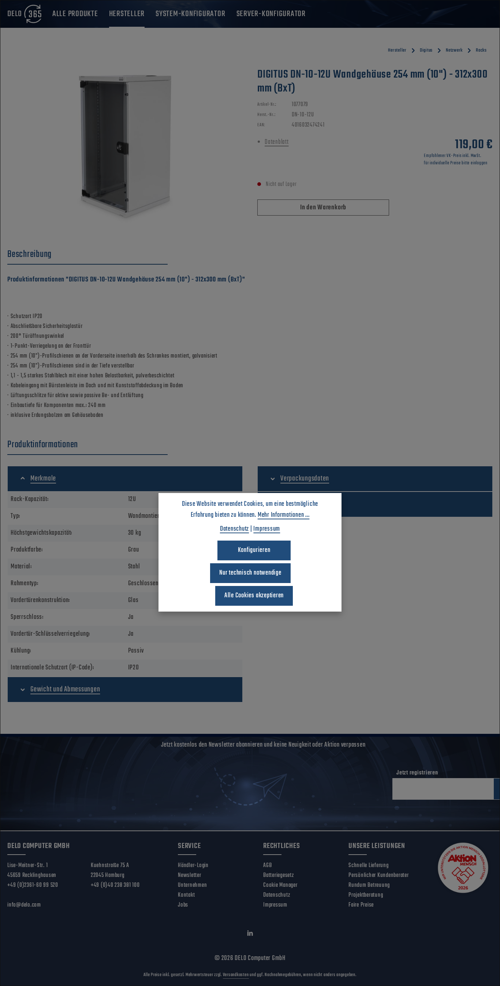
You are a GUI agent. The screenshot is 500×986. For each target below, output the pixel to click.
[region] (125, 146)
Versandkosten (236, 975)
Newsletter (189, 875)
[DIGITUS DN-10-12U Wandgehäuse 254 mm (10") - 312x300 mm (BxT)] (124, 146)
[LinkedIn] (250, 935)
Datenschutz (276, 895)
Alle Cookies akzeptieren (254, 595)
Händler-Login (193, 865)
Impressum (275, 905)
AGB (267, 865)
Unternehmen (192, 885)
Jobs (183, 905)
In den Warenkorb (323, 207)
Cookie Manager (280, 885)
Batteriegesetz (278, 875)
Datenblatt (277, 142)
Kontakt (186, 895)
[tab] (87, 255)
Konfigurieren (254, 550)
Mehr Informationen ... (284, 515)
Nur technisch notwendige (250, 573)
